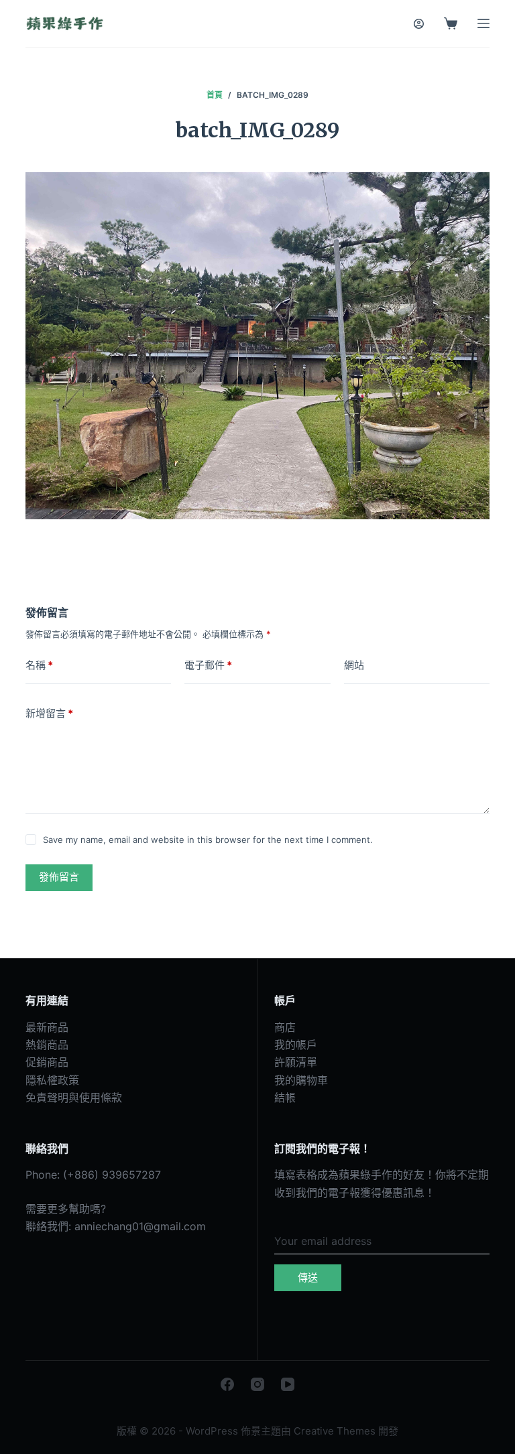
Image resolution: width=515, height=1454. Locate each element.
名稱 (39, 665)
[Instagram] (257, 1384)
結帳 (285, 1097)
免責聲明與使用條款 (73, 1097)
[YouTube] (287, 1384)
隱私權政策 (52, 1080)
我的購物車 (301, 1080)
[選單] (483, 23)
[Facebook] (227, 1384)
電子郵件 (208, 665)
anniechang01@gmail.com (140, 1226)
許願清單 (295, 1062)
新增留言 (49, 713)
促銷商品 (46, 1062)
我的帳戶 (295, 1044)
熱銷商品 (46, 1044)
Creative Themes (335, 1431)
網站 (354, 665)
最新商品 (46, 1027)
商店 (285, 1027)
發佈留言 (59, 876)
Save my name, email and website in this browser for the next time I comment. (208, 839)
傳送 (308, 1277)
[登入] (419, 24)
